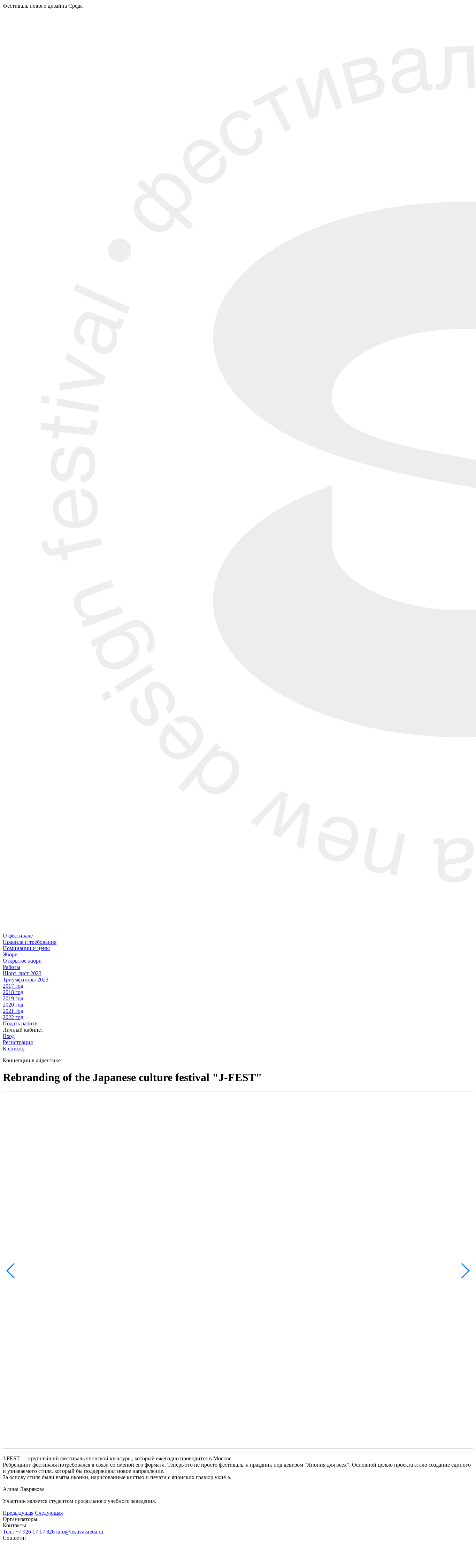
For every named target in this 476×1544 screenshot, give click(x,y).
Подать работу (20, 1023)
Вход (9, 1036)
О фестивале (18, 936)
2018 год (13, 992)
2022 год (13, 1017)
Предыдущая (18, 1513)
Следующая (49, 1513)
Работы (11, 967)
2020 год (13, 1005)
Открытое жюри (22, 961)
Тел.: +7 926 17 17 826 (29, 1532)
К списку (14, 1049)
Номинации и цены (26, 948)
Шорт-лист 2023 (22, 973)
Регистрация (18, 1042)
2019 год (13, 998)
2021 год (13, 1011)
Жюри (10, 954)
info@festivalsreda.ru (79, 1532)
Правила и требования (29, 942)
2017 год (13, 986)
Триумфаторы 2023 (25, 980)
